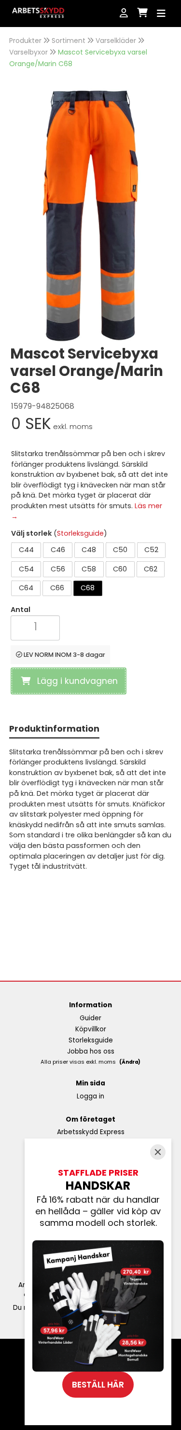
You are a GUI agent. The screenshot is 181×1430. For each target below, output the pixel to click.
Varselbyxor (28, 52)
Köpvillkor (90, 1029)
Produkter (25, 40)
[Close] (158, 1152)
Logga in (90, 1096)
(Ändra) (129, 1062)
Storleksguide (80, 533)
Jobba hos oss (90, 1051)
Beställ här (98, 1384)
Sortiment (68, 40)
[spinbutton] (35, 627)
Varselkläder (116, 40)
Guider (90, 1018)
